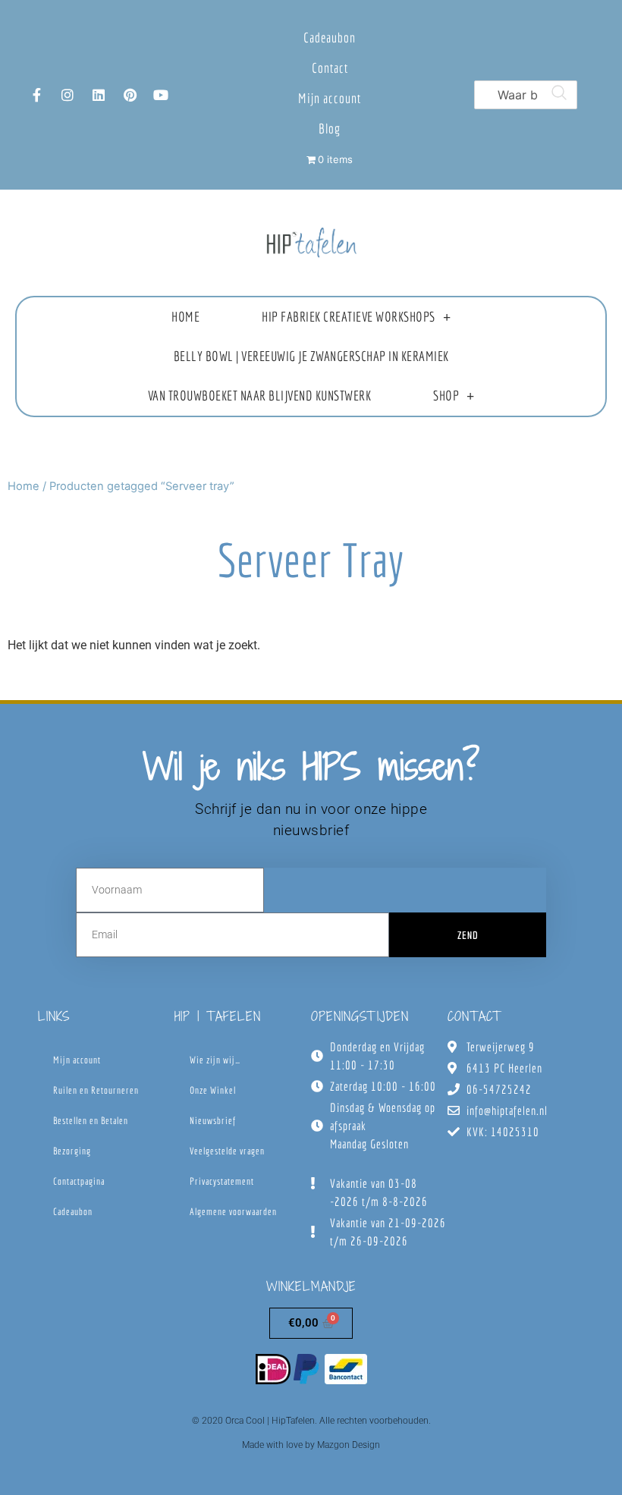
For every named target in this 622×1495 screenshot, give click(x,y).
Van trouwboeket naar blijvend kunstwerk (260, 396)
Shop (446, 396)
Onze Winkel (213, 1090)
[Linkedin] (98, 94)
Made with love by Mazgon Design (311, 1445)
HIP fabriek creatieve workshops (348, 317)
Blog (330, 129)
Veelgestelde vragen (227, 1151)
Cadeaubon (329, 38)
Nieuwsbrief (213, 1120)
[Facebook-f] (36, 94)
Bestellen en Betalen (90, 1120)
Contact (330, 68)
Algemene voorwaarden (233, 1211)
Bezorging (72, 1151)
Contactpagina (79, 1181)
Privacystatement (222, 1181)
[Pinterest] (129, 94)
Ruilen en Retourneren (96, 1090)
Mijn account (329, 98)
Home (185, 317)
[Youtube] (160, 94)
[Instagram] (67, 94)
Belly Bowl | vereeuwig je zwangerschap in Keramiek (311, 356)
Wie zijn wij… (215, 1060)
